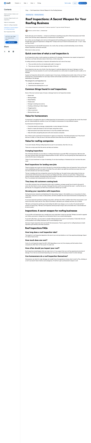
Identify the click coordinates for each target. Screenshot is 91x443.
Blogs (27, 10)
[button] (18, 3)
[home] (7, 3)
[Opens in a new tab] (4, 51)
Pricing (39, 3)
